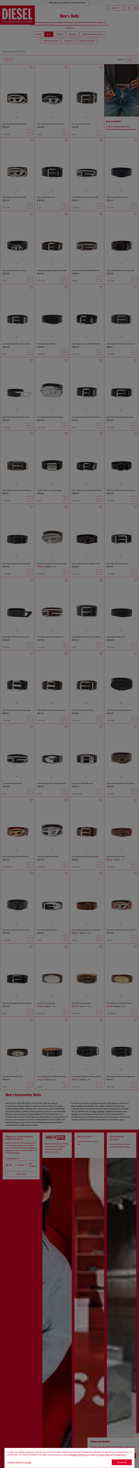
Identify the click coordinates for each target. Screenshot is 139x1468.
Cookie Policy (120, 1455)
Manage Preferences (79, 1455)
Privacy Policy (104, 1455)
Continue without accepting (19, 1462)
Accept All (121, 1462)
